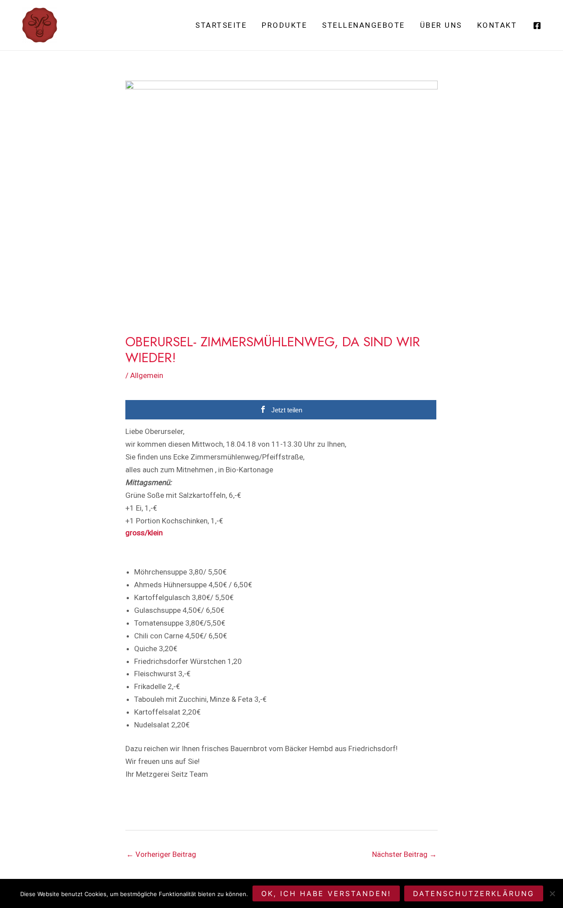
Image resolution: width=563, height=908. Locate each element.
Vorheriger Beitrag (161, 854)
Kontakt (497, 25)
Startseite (221, 25)
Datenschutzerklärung (473, 893)
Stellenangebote (363, 25)
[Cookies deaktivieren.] (552, 893)
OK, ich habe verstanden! (326, 893)
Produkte (284, 25)
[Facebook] (537, 26)
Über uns (441, 25)
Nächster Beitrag (404, 854)
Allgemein (146, 375)
